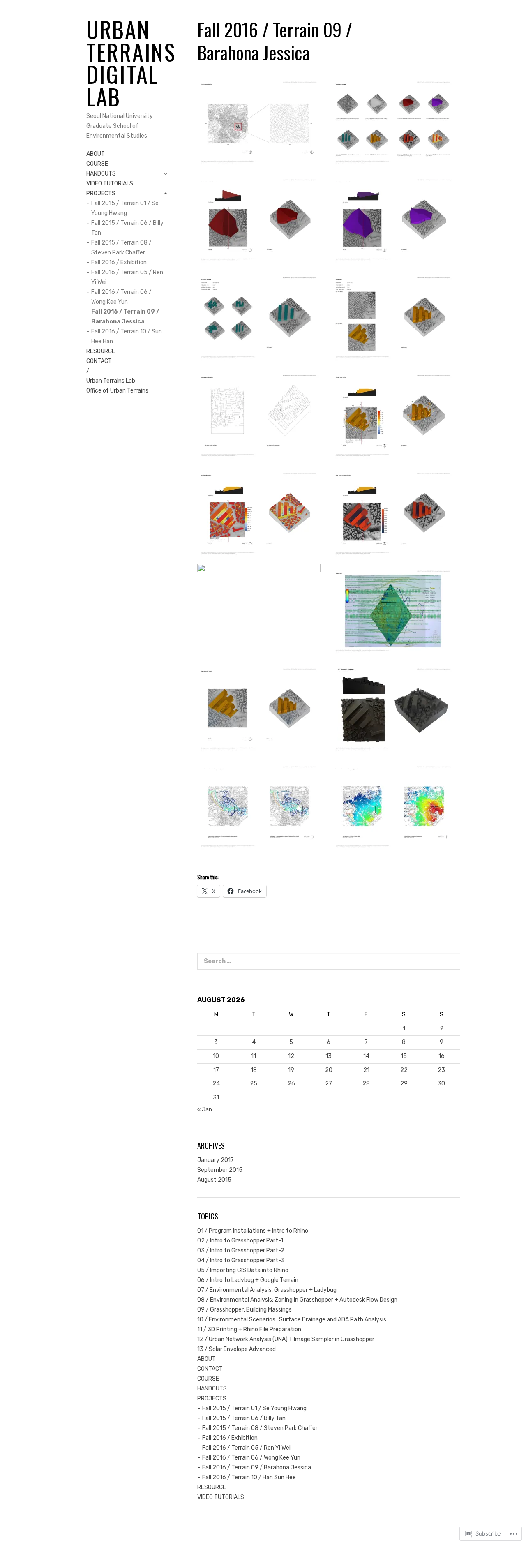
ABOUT (95, 153)
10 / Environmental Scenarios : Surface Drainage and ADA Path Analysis (291, 1319)
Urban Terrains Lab (110, 380)
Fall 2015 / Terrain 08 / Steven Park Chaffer (121, 247)
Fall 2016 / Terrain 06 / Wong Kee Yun (121, 297)
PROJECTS (100, 194)
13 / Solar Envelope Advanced (236, 1349)
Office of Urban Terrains (117, 390)
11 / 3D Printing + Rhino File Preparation (249, 1329)
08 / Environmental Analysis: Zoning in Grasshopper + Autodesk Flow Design (297, 1299)
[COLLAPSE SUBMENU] (166, 194)
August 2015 (214, 1179)
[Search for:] (328, 961)
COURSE (97, 163)
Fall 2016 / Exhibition (119, 262)
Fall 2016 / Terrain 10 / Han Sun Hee (249, 1477)
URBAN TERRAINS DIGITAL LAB (131, 62)
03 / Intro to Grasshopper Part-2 (240, 1250)
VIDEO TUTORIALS (109, 183)
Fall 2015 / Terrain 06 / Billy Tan (127, 227)
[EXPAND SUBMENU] (166, 174)
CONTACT (99, 361)
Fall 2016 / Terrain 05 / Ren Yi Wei (127, 277)
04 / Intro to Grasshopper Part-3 (241, 1260)
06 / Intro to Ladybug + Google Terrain (247, 1280)
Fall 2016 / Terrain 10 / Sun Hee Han (126, 336)
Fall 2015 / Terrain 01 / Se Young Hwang (125, 208)
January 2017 (215, 1160)
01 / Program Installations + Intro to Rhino (252, 1230)
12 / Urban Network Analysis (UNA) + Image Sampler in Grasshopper (285, 1339)
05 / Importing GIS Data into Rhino (242, 1270)
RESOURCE (100, 351)
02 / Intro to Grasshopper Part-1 (240, 1240)
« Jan (204, 1109)
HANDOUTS (101, 174)
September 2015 (219, 1169)
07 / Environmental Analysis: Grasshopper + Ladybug (267, 1289)
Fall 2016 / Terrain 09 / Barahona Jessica (125, 316)
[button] (262, 121)
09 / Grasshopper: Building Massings (244, 1309)
